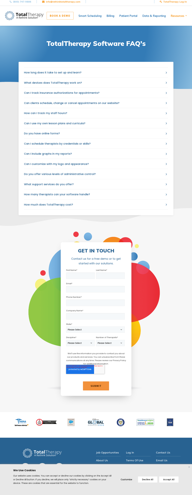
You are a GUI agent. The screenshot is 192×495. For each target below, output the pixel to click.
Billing (110, 16)
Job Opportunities (107, 452)
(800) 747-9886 (22, 1)
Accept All (168, 479)
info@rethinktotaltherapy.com (63, 1)
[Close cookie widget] (189, 467)
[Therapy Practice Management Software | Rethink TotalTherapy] (24, 16)
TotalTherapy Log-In (175, 1)
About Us (102, 460)
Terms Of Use (134, 460)
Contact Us (163, 452)
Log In (130, 452)
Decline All (147, 479)
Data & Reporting (154, 16)
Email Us (161, 460)
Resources (177, 16)
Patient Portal (128, 16)
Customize (126, 479)
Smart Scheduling (90, 16)
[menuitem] (23, 1)
